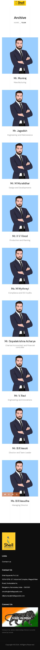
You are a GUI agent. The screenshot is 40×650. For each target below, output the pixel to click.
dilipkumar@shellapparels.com (13, 596)
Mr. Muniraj (20, 78)
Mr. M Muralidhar (20, 183)
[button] (6, 562)
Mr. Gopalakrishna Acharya (20, 341)
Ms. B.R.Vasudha (20, 501)
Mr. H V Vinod (20, 236)
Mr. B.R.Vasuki (20, 448)
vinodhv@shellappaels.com (12, 591)
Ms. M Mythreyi (20, 288)
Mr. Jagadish (20, 130)
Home (16, 23)
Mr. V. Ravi (20, 395)
